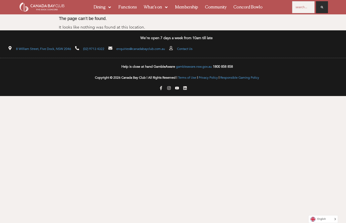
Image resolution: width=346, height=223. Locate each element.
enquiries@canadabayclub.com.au (140, 49)
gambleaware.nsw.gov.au (194, 66)
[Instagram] (169, 88)
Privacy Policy (208, 77)
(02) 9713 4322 (93, 49)
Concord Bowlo (248, 7)
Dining (100, 7)
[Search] (322, 7)
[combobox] (303, 7)
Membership (186, 7)
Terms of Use (187, 77)
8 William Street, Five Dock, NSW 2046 (43, 49)
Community (216, 7)
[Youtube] (177, 88)
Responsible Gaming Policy (239, 77)
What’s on (153, 7)
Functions (128, 7)
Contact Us (184, 49)
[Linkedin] (185, 88)
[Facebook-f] (161, 88)
